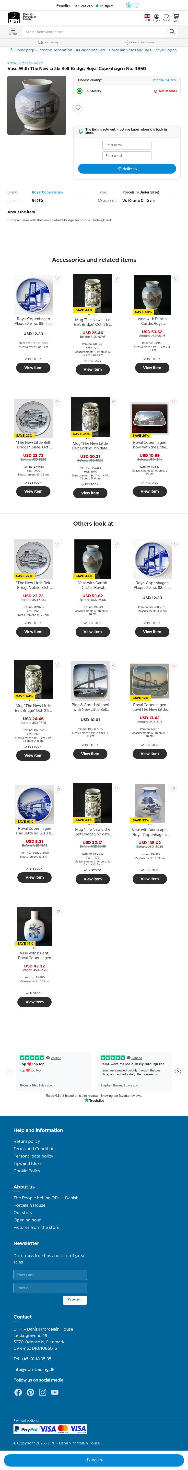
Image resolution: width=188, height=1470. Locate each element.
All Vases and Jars (91, 50)
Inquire (97, 1460)
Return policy (26, 1141)
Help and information (38, 1130)
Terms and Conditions (35, 1149)
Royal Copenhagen (171, 50)
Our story (22, 1213)
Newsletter (26, 1243)
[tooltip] (33, 321)
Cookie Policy (26, 1171)
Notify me (129, 168)
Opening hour (27, 1220)
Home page (25, 50)
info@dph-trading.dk (33, 1370)
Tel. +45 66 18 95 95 (32, 1359)
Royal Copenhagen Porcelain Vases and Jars (12, 49)
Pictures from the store (36, 1228)
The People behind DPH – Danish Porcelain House (45, 1201)
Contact (22, 1317)
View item (33, 368)
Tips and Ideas (27, 1164)
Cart (176, 21)
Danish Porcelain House (28, 17)
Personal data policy (33, 1156)
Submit (75, 1300)
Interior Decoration (55, 50)
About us (24, 1187)
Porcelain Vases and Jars (130, 50)
